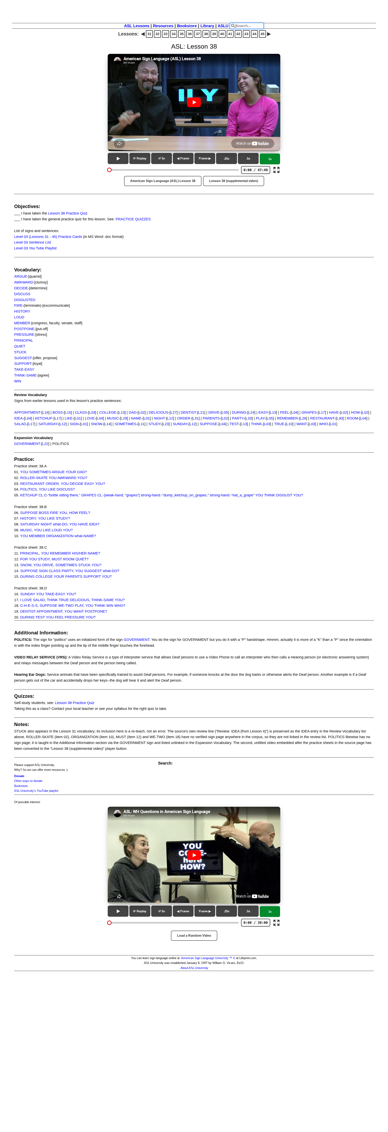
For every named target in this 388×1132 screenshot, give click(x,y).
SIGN (74, 424)
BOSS (58, 412)
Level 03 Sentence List (32, 242)
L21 (201, 412)
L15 (68, 412)
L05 (225, 412)
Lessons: (128, 34)
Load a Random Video (194, 935)
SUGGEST (23, 358)
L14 (107, 424)
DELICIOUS (158, 412)
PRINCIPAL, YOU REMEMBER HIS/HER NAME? (60, 553)
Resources (163, 26)
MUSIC (113, 418)
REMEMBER (287, 418)
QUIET (19, 346)
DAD (132, 412)
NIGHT (159, 418)
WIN (17, 381)
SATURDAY (47, 424)
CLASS (81, 412)
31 (149, 34)
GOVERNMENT (27, 444)
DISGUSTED (24, 300)
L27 (174, 412)
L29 (124, 418)
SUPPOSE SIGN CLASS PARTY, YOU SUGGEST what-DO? (69, 571)
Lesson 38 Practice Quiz (68, 213)
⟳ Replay (139, 158)
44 (254, 34)
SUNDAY (180, 424)
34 (174, 34)
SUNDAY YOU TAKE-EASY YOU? (48, 594)
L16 (45, 412)
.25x (226, 158)
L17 (322, 412)
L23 (166, 424)
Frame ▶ (205, 158)
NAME (136, 418)
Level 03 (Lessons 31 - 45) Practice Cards (48, 237)
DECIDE (21, 288)
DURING (239, 412)
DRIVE (213, 412)
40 (222, 34)
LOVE (90, 418)
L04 (294, 412)
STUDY (154, 424)
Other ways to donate (28, 781)
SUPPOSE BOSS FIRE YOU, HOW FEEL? (55, 513)
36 (190, 34)
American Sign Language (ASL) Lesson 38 (162, 181)
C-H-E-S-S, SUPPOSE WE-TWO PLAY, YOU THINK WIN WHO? (72, 606)
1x (270, 159)
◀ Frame (183, 158)
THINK (256, 424)
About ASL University (194, 968)
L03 (92, 412)
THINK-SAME (25, 375)
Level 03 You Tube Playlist (35, 248)
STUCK (20, 352)
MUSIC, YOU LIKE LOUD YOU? (46, 530)
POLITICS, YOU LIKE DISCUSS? (47, 489)
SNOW (96, 424)
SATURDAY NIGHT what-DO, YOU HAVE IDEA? (59, 524)
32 (157, 34)
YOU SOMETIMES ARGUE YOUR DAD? (53, 472)
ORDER (183, 418)
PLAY (260, 418)
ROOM (352, 418)
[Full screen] (276, 169)
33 (165, 34)
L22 (45, 444)
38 (206, 34)
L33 (249, 418)
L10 (289, 424)
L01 (78, 418)
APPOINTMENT (27, 412)
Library (207, 26)
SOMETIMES (125, 424)
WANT (301, 424)
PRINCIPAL (23, 340)
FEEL (284, 412)
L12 (170, 418)
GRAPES (309, 412)
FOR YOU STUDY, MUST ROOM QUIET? (54, 559)
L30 (340, 418)
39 (214, 34)
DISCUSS (22, 294)
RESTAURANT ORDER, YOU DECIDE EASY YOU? (62, 484)
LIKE (69, 418)
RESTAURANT (322, 418)
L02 (142, 412)
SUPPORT (23, 364)
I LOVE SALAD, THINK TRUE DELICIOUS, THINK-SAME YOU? (72, 600)
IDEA (18, 418)
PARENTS (211, 418)
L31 (196, 418)
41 (230, 34)
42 (238, 34)
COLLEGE (107, 412)
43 (246, 34)
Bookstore (187, 26)
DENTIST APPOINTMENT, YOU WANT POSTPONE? (63, 611)
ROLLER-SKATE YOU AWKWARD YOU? (53, 478)
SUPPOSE (208, 424)
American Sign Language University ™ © (208, 958)
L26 (303, 418)
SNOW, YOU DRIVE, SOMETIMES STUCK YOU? (60, 565)
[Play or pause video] (194, 102)
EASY (263, 412)
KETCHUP (43, 418)
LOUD (19, 317)
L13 (122, 412)
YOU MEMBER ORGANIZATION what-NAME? (58, 536)
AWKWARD (23, 282)
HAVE (334, 412)
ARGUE (20, 276)
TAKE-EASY (24, 369)
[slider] (109, 170)
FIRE (18, 305)
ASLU (223, 26)
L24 (251, 412)
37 (198, 34)
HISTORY (22, 311)
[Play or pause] (118, 158)
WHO (323, 424)
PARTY (238, 418)
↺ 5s (161, 158)
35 (182, 34)
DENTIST (188, 412)
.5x (248, 158)
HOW (355, 412)
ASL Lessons (136, 26)
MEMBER (22, 323)
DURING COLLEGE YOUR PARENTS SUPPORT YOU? (66, 576)
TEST (234, 424)
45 (262, 34)
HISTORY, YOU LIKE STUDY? (45, 518)
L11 (141, 424)
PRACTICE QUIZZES (133, 219)
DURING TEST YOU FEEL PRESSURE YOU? (58, 617)
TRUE (279, 424)
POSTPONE (24, 329)
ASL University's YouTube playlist (36, 790)
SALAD (20, 424)
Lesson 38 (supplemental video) (233, 181)
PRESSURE (24, 335)
